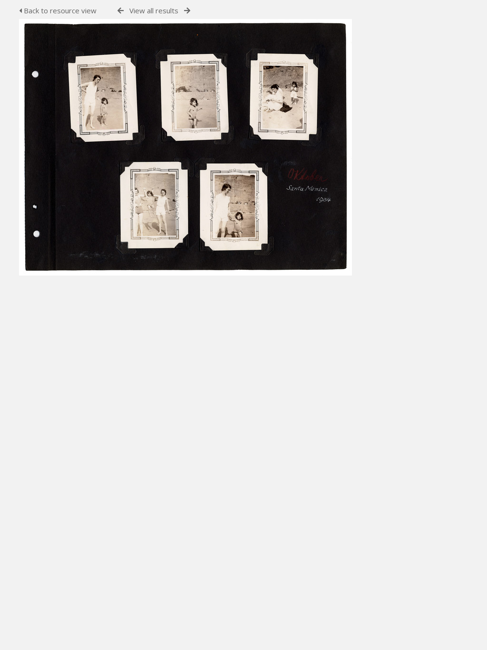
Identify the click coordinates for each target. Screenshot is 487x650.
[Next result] (187, 10)
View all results (153, 10)
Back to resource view (59, 10)
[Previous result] (120, 10)
